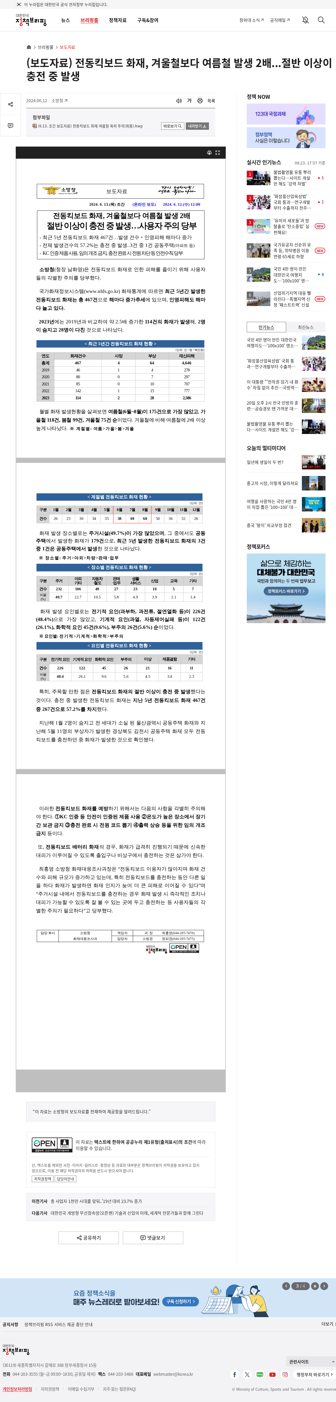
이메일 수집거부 (81, 1388)
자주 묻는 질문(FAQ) (119, 1388)
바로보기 (170, 125)
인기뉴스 (266, 327)
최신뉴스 (306, 327)
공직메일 (278, 20)
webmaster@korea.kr (173, 1374)
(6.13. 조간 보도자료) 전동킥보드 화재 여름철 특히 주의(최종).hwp (90, 126)
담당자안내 (65, 1178)
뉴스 (65, 20)
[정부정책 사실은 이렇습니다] (286, 137)
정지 (315, 1286)
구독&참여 (148, 20)
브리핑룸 (89, 20)
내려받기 (195, 125)
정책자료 (118, 20)
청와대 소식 (249, 20)
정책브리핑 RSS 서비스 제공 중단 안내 (58, 1324)
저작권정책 (42, 1178)
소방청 (60, 100)
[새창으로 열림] (200, 100)
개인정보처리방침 (17, 1388)
